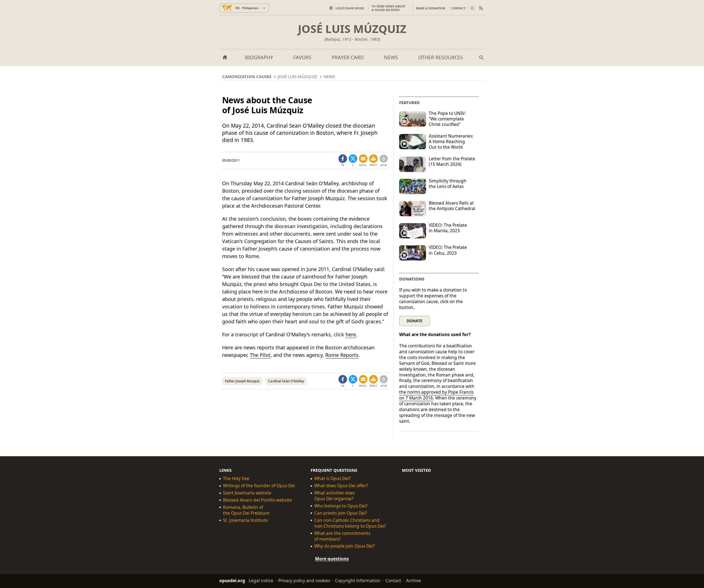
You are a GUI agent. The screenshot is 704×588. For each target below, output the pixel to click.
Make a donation (430, 8)
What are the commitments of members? (342, 536)
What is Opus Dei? (332, 478)
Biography (259, 57)
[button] (373, 160)
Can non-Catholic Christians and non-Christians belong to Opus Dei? (350, 523)
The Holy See (236, 478)
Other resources (440, 57)
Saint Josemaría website (247, 493)
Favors (302, 57)
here (350, 334)
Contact (458, 8)
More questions (332, 559)
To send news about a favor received (389, 8)
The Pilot (260, 355)
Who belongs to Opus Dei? (341, 506)
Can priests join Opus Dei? (340, 513)
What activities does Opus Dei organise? (334, 496)
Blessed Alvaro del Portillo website (257, 500)
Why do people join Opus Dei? (344, 546)
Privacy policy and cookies (304, 580)
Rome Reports (342, 355)
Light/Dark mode (350, 8)
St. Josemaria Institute (245, 520)
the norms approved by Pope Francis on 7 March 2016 (436, 395)
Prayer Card (348, 57)
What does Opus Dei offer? (341, 486)
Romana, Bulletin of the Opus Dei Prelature (246, 510)
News (391, 57)
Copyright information (357, 580)
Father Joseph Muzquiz (242, 381)
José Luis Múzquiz (352, 28)
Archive (413, 580)
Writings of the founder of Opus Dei (259, 486)
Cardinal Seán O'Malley (286, 381)
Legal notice (261, 580)
